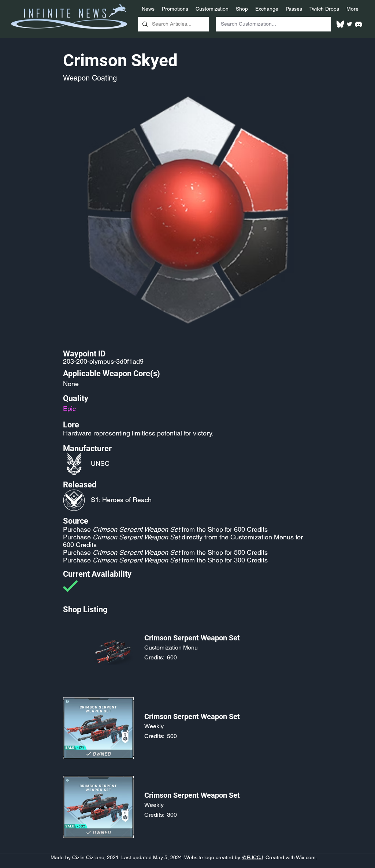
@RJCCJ (252, 857)
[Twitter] (349, 24)
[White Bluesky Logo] (340, 24)
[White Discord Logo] (358, 24)
